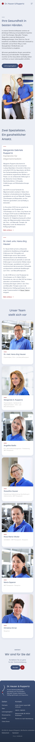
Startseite (4, 705)
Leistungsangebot (7, 711)
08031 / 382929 (20, 710)
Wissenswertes (6, 715)
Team (3, 708)
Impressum (15, 733)
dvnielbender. (17, 736)
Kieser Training (25, 290)
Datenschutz (5, 733)
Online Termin (6, 721)
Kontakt (4, 718)
